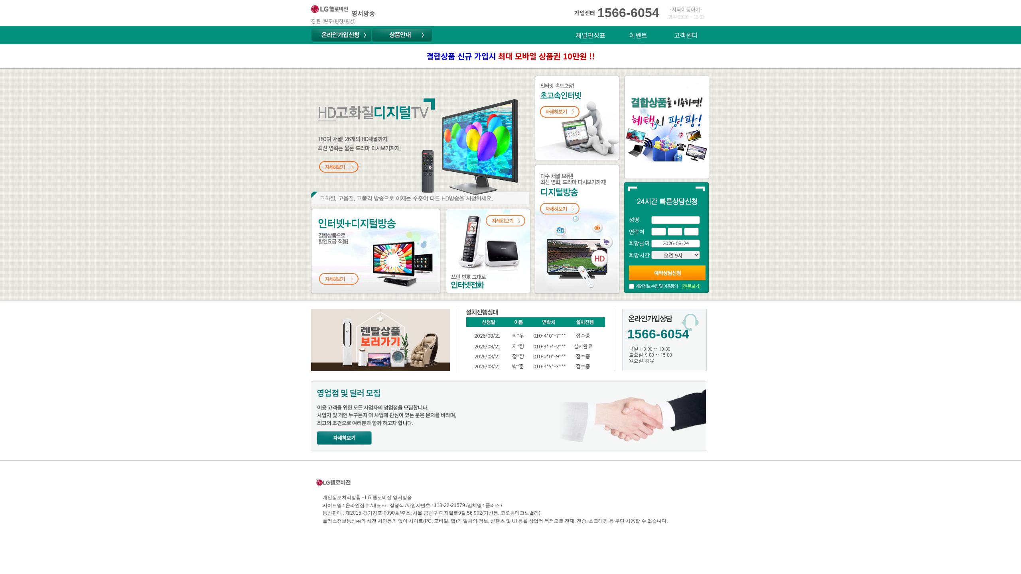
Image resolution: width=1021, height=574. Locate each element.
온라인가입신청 (342, 35)
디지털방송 (549, 169)
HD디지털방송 (330, 80)
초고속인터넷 (552, 80)
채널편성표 (590, 35)
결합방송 (323, 213)
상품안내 (402, 35)
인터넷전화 (460, 213)
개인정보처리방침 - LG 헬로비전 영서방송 (367, 497)
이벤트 (638, 35)
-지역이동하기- (686, 9)
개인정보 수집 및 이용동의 (657, 286)
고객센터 (686, 35)
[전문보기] (691, 286)
